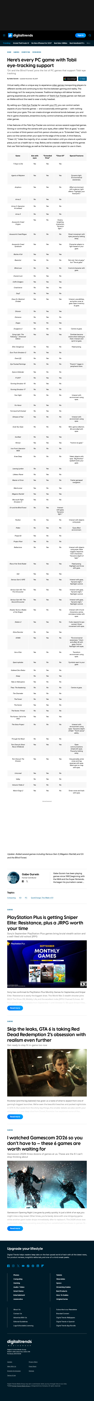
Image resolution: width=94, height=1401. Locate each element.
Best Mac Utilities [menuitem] (60, 43)
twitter (27, 881)
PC (26, 898)
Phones (16, 1275)
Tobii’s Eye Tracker (57, 95)
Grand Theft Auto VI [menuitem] (21, 43)
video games (58, 85)
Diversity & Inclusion (14, 1371)
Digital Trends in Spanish (65, 1321)
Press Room (32, 1366)
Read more (15, 1008)
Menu (4, 35)
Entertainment (19, 1295)
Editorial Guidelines (20, 1321)
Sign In (80, 35)
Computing (11, 898)
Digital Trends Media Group (21, 1386)
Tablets (59, 1275)
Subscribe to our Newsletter (66, 1309)
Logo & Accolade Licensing (23, 1325)
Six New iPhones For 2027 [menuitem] (41, 43)
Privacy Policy (33, 1362)
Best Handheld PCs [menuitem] (77, 43)
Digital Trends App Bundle (66, 1325)
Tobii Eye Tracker (30, 105)
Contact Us (17, 1313)
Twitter (18, 1266)
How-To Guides (62, 1295)
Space (58, 1283)
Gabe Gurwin (13, 79)
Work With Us (11, 1366)
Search (90, 35)
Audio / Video (18, 1287)
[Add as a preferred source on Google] (70, 79)
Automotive (18, 1299)
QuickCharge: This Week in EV (42, 898)
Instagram (13, 1266)
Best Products (61, 1291)
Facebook (8, 1266)
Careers (9, 1362)
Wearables (60, 1279)
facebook (23, 881)
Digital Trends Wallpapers (65, 1317)
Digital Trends (16, 38)
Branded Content (62, 1313)
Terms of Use (11, 1375)
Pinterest (33, 1266)
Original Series (62, 1299)
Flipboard (42, 1266)
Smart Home (18, 1291)
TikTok (28, 1266)
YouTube (23, 1266)
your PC (53, 105)
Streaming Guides (63, 1287)
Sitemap (31, 1371)
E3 (20, 898)
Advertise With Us (20, 1317)
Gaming (16, 1283)
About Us (16, 1309)
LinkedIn (38, 1266)
